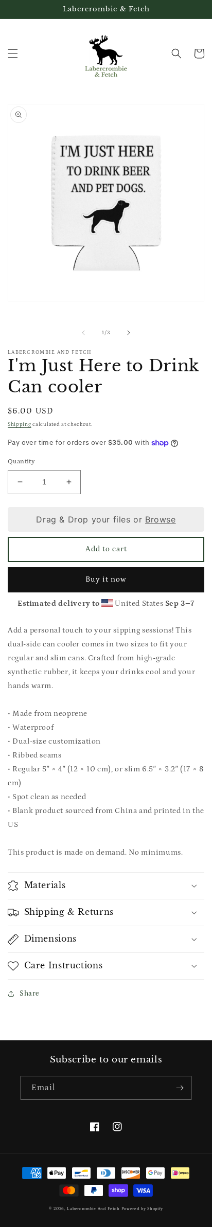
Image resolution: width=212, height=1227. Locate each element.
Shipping (19, 424)
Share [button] (30, 993)
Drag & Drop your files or (105, 519)
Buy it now (106, 579)
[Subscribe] (179, 1088)
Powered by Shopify (142, 1208)
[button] (13, 53)
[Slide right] (128, 332)
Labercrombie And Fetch (93, 1208)
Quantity (21, 461)
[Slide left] (83, 332)
